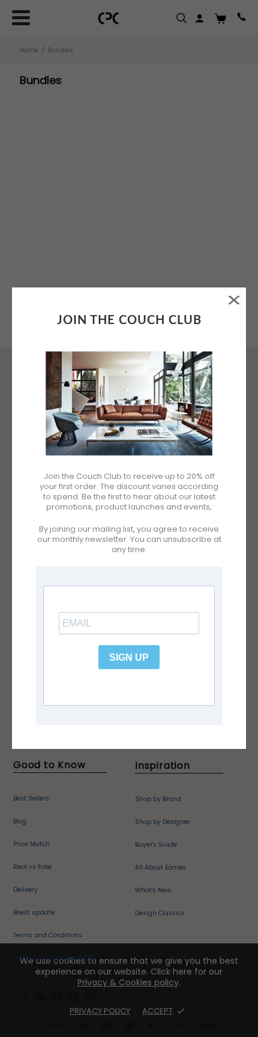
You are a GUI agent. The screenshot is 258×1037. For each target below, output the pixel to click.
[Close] (233, 299)
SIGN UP (129, 657)
